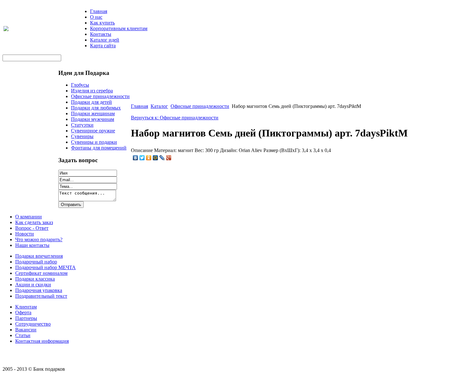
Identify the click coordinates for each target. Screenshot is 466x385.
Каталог (159, 106)
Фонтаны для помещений (98, 147)
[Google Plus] (168, 158)
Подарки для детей (91, 102)
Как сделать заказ (34, 222)
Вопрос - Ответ (32, 228)
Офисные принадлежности (100, 96)
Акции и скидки (33, 284)
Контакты (100, 34)
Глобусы (80, 85)
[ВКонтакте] (135, 158)
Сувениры (82, 136)
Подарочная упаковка (38, 290)
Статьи (22, 335)
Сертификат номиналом (41, 273)
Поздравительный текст (41, 296)
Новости (24, 233)
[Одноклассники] (149, 158)
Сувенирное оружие (93, 130)
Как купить (102, 22)
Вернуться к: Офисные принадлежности (174, 117)
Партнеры (26, 318)
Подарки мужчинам (92, 119)
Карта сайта (103, 45)
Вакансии (25, 329)
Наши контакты (32, 245)
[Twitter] (142, 158)
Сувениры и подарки (94, 142)
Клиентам (26, 306)
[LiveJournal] (162, 158)
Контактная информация (42, 341)
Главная (98, 11)
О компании (28, 216)
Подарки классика (35, 279)
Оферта (23, 312)
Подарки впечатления (39, 256)
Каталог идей (104, 40)
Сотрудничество (33, 324)
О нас (96, 17)
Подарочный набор (36, 261)
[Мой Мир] (155, 158)
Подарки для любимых (96, 107)
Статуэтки (82, 125)
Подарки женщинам (93, 113)
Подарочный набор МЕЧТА (45, 267)
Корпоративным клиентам (118, 28)
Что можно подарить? (38, 239)
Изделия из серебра (92, 90)
